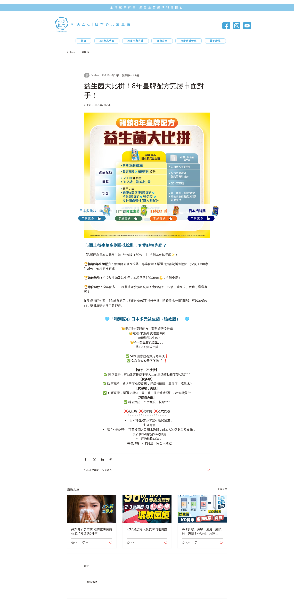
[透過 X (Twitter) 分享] (94, 459)
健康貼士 (86, 52)
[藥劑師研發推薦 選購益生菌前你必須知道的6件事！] (91, 509)
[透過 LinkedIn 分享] (102, 459)
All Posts (71, 52)
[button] (135, 41)
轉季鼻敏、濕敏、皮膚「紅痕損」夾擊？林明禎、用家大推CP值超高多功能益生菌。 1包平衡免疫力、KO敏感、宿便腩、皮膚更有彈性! (202, 531)
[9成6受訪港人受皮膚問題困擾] (147, 509)
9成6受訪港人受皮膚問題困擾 (147, 529)
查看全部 (222, 488)
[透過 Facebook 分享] (85, 459)
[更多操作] (208, 75)
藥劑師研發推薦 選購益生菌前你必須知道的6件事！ (91, 531)
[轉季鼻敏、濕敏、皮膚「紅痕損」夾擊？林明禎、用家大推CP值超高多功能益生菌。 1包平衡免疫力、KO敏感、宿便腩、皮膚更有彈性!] (202, 509)
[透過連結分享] (110, 459)
